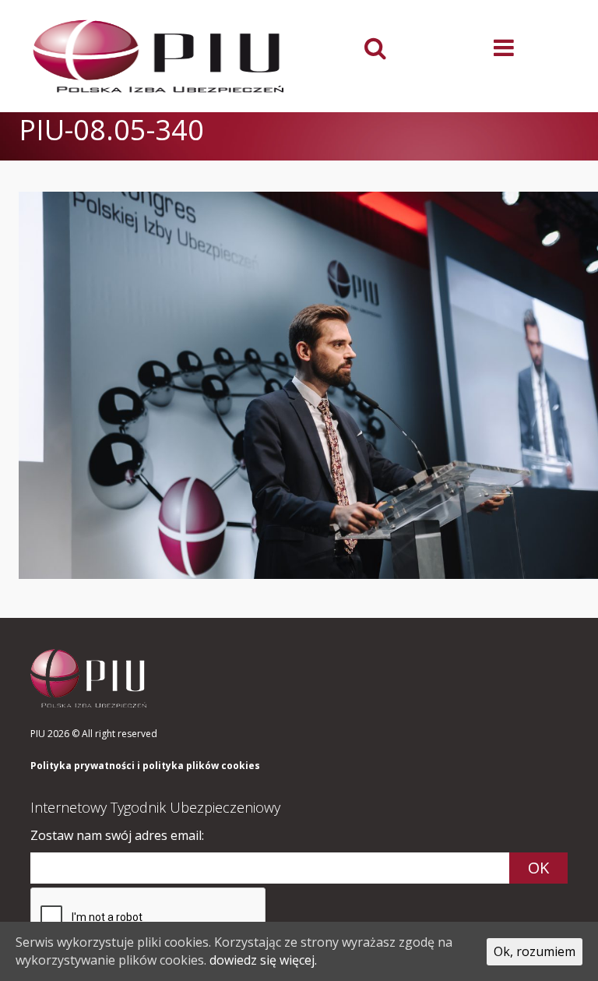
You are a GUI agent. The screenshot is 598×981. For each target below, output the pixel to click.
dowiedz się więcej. (263, 960)
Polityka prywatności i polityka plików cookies (145, 766)
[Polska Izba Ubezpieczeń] (159, 56)
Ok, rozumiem (534, 951)
